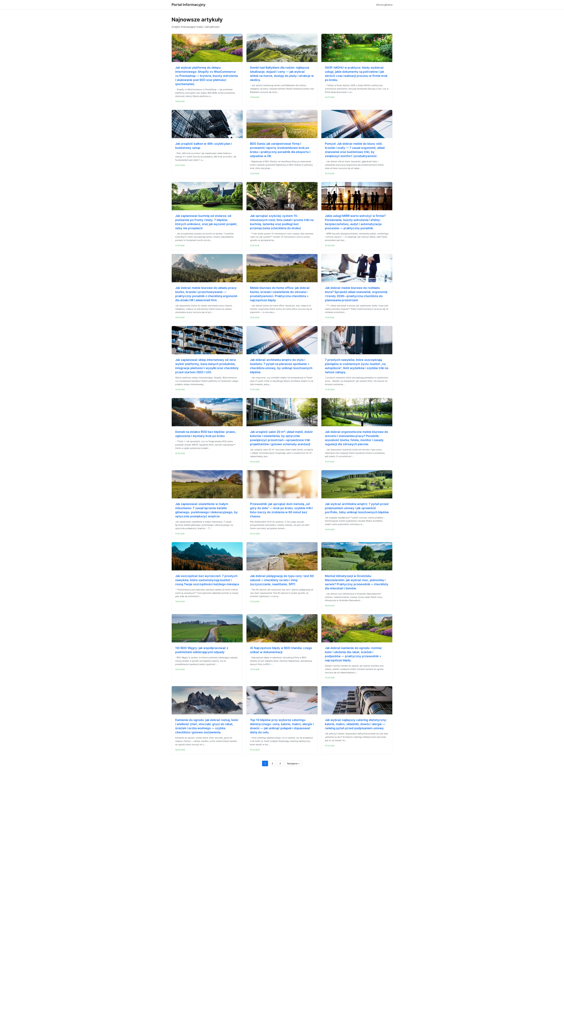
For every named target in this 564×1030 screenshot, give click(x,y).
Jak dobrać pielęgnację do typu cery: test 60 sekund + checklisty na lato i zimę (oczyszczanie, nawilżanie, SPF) (282, 580)
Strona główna (384, 4)
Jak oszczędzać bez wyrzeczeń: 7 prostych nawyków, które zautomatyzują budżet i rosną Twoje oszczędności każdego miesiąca (207, 580)
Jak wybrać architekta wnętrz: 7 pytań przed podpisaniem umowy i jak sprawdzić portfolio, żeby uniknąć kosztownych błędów (357, 508)
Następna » (293, 763)
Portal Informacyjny (188, 4)
